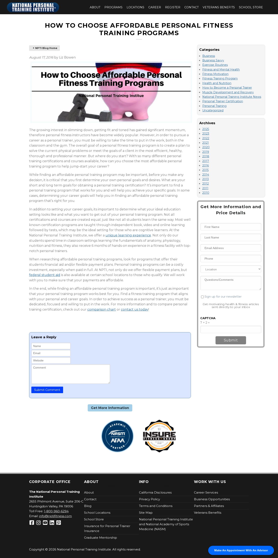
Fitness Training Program (220, 78)
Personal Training (214, 106)
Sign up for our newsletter (223, 296)
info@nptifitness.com (55, 516)
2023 (205, 133)
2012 (205, 183)
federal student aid (44, 275)
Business (208, 56)
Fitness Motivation (215, 74)
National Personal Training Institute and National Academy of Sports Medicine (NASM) (166, 524)
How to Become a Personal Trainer (227, 87)
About (95, 7)
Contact (191, 7)
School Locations (97, 512)
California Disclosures (155, 492)
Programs (113, 7)
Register (172, 7)
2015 (205, 170)
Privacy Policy (149, 499)
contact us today (134, 309)
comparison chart (101, 309)
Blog (87, 506)
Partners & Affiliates (209, 506)
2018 (205, 156)
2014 (205, 174)
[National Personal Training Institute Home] (33, 7)
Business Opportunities (212, 499)
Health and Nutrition (216, 83)
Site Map (146, 512)
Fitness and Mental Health (221, 69)
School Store (251, 7)
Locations (135, 7)
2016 (205, 165)
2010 (205, 193)
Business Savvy (213, 60)
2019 (205, 152)
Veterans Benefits (219, 7)
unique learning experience (128, 235)
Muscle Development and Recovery (228, 92)
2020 (206, 147)
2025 (205, 129)
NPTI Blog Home (46, 48)
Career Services (206, 492)
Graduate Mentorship (100, 538)
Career (154, 7)
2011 (205, 188)
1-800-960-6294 (56, 511)
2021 (205, 143)
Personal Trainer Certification (222, 101)
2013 (205, 179)
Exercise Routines (215, 65)
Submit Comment (47, 390)
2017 (205, 161)
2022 (205, 138)
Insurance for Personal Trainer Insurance (107, 528)
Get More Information (110, 408)
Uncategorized (212, 110)
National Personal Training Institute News (231, 97)
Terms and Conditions (155, 506)
